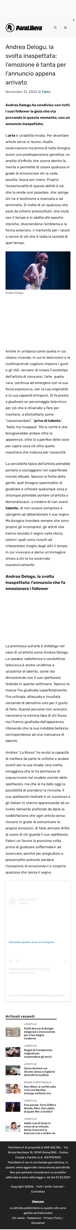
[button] (55, 27)
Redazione (34, 1218)
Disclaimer (38, 1223)
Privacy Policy (53, 1218)
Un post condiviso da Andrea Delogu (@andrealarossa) (41, 995)
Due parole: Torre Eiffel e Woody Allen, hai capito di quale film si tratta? (40, 1108)
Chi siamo (18, 1218)
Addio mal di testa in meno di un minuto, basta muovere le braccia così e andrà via (39, 1128)
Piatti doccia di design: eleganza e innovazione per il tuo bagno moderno (39, 1033)
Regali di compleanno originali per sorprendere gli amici (38, 1053)
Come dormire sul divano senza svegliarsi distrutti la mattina (39, 1072)
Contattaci (38, 1191)
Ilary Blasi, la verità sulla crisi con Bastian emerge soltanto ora (40, 1090)
